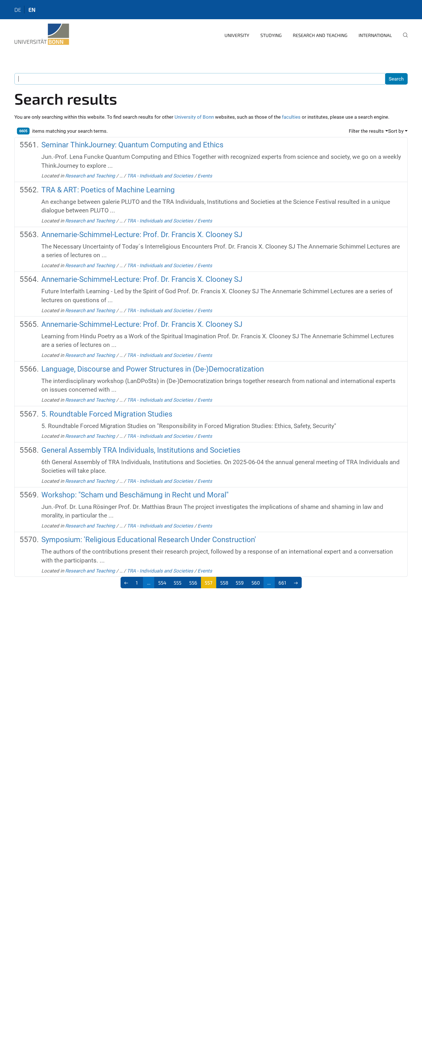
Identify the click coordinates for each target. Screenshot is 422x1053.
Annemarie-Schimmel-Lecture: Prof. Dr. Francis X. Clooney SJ (141, 234)
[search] (403, 39)
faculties (291, 117)
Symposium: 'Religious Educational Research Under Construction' (148, 539)
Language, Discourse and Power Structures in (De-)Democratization (152, 369)
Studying (271, 35)
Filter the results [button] (366, 131)
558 (224, 582)
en (31, 9)
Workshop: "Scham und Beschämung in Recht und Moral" (135, 495)
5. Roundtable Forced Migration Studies (106, 414)
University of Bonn (194, 117)
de (17, 9)
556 (193, 582)
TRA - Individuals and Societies (160, 176)
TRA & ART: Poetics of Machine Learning (108, 189)
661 (282, 582)
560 (255, 582)
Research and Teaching (320, 35)
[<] (126, 582)
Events (205, 176)
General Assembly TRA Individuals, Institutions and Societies (140, 450)
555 (177, 582)
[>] (296, 582)
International (375, 35)
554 (162, 582)
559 (240, 582)
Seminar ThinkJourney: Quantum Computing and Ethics (132, 144)
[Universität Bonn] (41, 34)
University (236, 35)
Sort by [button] (396, 131)
